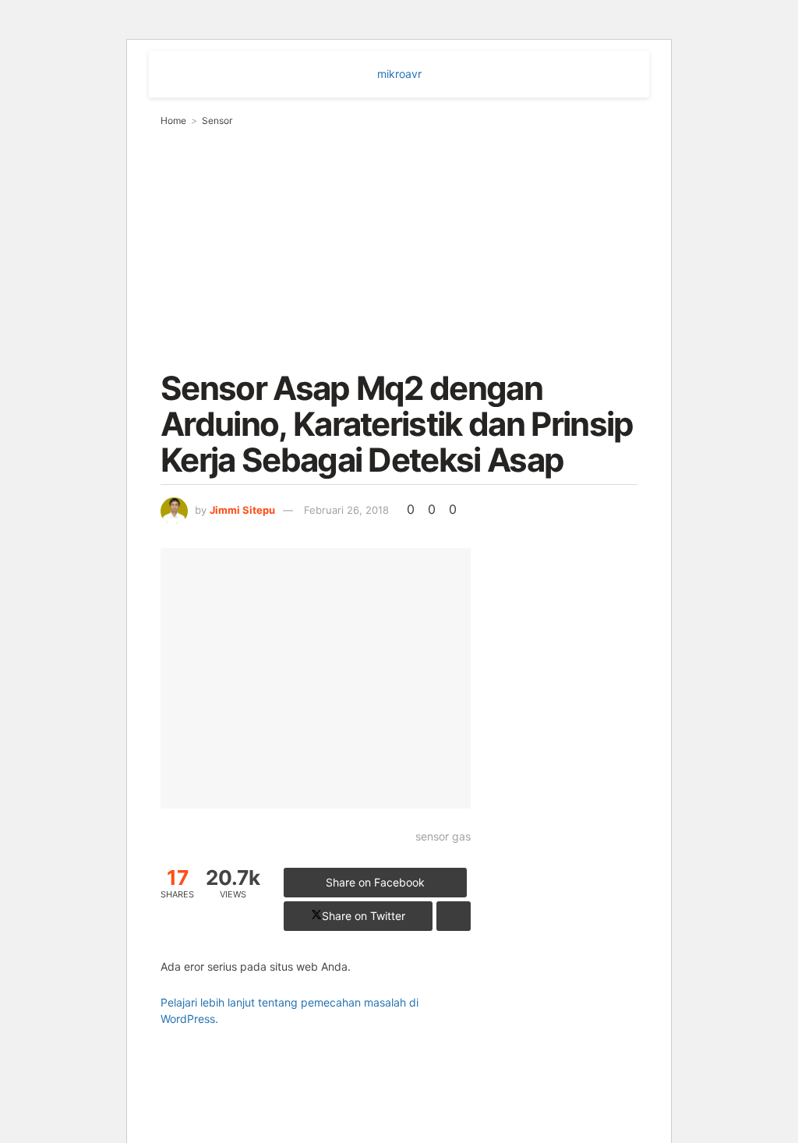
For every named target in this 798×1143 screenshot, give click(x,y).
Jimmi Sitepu (242, 510)
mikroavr (399, 73)
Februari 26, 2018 (346, 510)
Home (173, 120)
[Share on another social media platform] (453, 916)
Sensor (217, 120)
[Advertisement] (399, 245)
